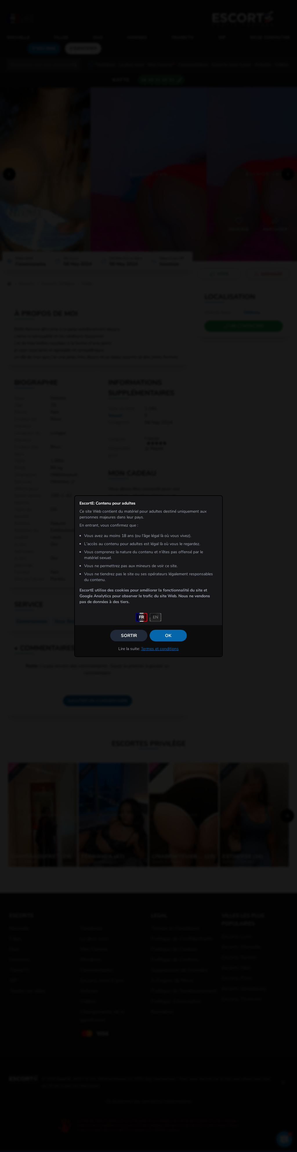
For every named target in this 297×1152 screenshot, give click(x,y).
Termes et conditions (160, 648)
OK (168, 635)
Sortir (129, 635)
